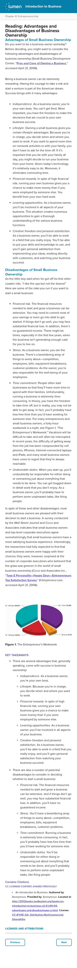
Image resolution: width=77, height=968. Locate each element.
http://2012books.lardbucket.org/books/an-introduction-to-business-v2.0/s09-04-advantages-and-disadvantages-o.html (38, 906)
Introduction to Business (43, 6)
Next (64, 942)
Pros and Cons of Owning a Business (41, 63)
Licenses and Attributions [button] (24, 928)
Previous (15, 942)
